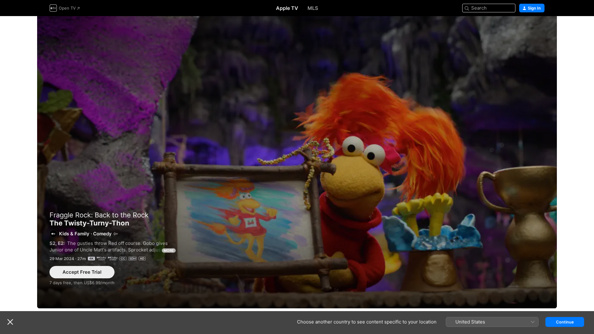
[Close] (10, 322)
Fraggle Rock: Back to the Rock (99, 215)
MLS (313, 8)
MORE (169, 250)
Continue (565, 321)
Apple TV (287, 8)
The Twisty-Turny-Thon (297, 162)
